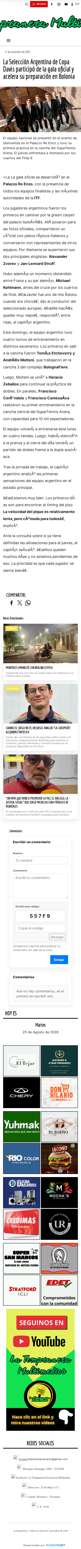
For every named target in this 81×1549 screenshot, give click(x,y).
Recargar (57, 937)
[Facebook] (51, 4)
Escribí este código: (28, 906)
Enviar (59, 960)
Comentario (20, 870)
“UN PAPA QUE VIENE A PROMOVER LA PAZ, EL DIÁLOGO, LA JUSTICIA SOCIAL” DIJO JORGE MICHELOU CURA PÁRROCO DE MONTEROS (37, 802)
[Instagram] (58, 4)
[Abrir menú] (8, 40)
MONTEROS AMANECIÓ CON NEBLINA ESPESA (29, 667)
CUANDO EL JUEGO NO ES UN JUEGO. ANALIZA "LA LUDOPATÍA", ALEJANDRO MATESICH (38, 730)
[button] (26, 4)
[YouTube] (66, 4)
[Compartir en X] (20, 603)
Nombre (18, 853)
